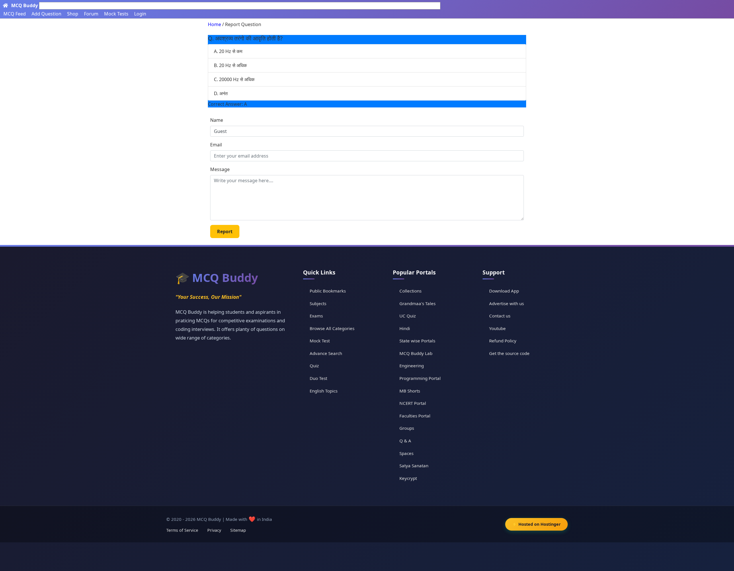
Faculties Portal (414, 416)
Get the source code (509, 353)
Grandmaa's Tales (417, 303)
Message (220, 169)
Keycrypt (408, 478)
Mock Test (320, 341)
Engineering (411, 365)
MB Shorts (409, 391)
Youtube (497, 328)
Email (216, 145)
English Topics (323, 391)
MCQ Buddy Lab (415, 353)
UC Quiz (407, 316)
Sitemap (238, 530)
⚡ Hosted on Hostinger (536, 524)
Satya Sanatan (413, 465)
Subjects (318, 303)
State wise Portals (417, 341)
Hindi (404, 328)
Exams (316, 316)
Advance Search (326, 353)
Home (214, 24)
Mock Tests (116, 14)
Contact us (499, 316)
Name (216, 120)
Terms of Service (182, 530)
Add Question (46, 14)
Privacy (214, 530)
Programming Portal (420, 378)
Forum (91, 14)
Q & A (405, 441)
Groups (406, 428)
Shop (72, 14)
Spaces (406, 453)
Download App (504, 291)
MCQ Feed (14, 14)
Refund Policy (502, 341)
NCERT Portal (412, 403)
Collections (410, 291)
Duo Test (318, 378)
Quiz (314, 365)
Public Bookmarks (328, 291)
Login (140, 14)
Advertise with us (506, 303)
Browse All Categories (332, 328)
